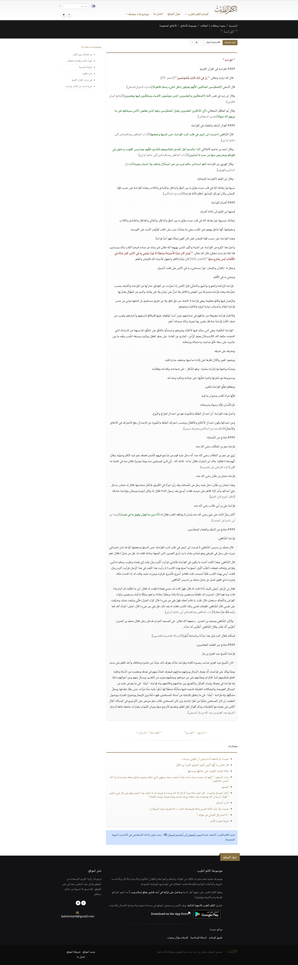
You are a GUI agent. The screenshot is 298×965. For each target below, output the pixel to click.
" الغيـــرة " (195, 733)
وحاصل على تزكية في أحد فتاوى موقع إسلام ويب (156, 892)
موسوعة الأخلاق (188, 26)
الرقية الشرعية (85, 67)
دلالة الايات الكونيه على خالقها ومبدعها (208, 771)
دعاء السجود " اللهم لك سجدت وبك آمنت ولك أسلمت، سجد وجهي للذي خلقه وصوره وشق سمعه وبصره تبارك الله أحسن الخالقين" (169, 779)
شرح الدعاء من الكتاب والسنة (79, 86)
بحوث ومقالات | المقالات (212, 26)
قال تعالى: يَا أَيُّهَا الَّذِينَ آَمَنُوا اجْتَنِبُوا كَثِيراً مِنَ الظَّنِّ (202, 765)
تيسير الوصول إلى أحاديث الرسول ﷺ (183, 835)
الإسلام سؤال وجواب (177, 937)
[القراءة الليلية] (92, 6)
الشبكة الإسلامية (198, 937)
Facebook (69, 14)
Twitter (63, 14)
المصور (225, 787)
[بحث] (60, 6)
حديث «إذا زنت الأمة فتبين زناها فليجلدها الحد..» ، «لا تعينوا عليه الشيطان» (189, 809)
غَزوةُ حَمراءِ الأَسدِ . (219, 821)
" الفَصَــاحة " (148, 733)
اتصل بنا (158, 14)
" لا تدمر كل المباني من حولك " (212, 815)
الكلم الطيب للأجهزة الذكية (201, 905)
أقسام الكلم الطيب (198, 14)
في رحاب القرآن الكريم (82, 80)
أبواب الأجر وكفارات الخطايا (79, 61)
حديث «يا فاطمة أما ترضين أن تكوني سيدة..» (205, 759)
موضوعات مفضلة (138, 14)
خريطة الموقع (74, 952)
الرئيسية (233, 26)
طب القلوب (87, 74)
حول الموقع (174, 14)
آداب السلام (222, 803)
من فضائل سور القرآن (82, 55)
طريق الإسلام (215, 937)
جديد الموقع (89, 952)
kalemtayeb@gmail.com (77, 916)
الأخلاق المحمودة (168, 26)
